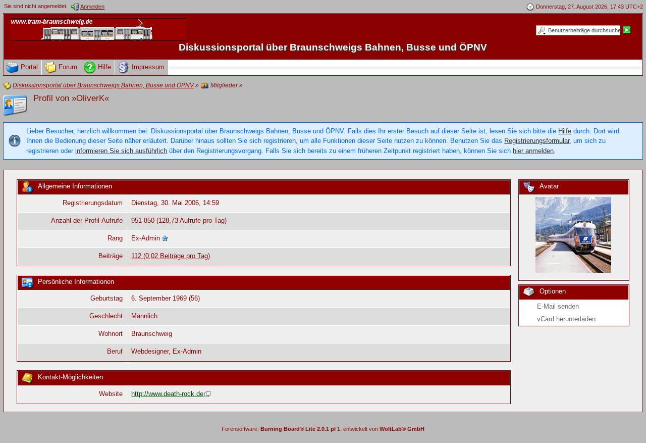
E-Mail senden (558, 306)
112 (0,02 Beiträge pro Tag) (170, 256)
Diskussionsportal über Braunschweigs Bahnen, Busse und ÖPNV (333, 47)
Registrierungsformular (536, 140)
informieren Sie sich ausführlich (121, 151)
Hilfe (564, 131)
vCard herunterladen (566, 319)
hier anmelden (533, 151)
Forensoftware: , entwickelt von (323, 429)
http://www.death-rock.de (167, 394)
